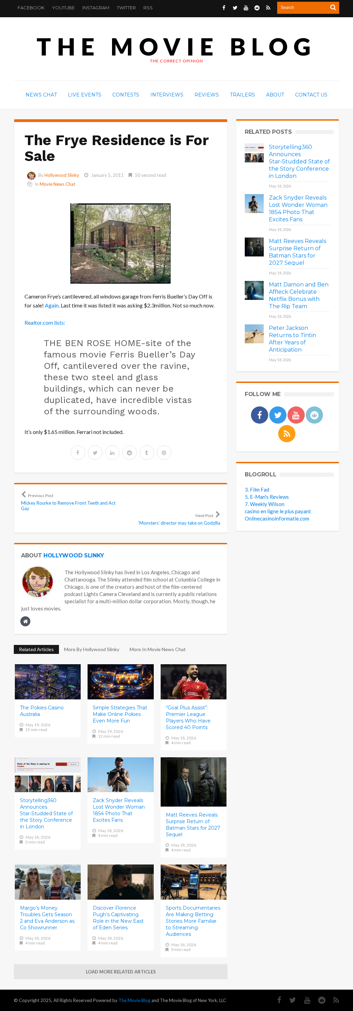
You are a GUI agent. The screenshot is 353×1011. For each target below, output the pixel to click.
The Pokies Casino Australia (42, 711)
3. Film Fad (257, 489)
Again (52, 305)
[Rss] (332, 1000)
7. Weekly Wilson (264, 504)
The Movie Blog (176, 46)
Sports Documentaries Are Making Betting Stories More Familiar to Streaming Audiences (193, 921)
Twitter (126, 7)
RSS (148, 7)
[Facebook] (275, 1000)
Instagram (95, 7)
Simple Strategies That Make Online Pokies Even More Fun (120, 714)
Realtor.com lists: (44, 322)
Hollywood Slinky (61, 175)
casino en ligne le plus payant (278, 511)
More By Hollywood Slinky (91, 649)
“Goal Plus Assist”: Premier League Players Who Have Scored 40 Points (188, 717)
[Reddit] (318, 1000)
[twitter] (95, 452)
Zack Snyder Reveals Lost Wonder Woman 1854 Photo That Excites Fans (119, 810)
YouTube (63, 7)
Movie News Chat (57, 184)
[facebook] (78, 452)
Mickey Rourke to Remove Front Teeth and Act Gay (68, 502)
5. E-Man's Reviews (267, 497)
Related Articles (36, 649)
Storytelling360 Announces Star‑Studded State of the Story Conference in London (46, 813)
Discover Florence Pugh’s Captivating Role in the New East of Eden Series (118, 918)
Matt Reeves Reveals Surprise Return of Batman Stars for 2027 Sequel (193, 825)
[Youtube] (303, 1000)
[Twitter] (289, 1000)
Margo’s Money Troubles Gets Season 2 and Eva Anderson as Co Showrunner (47, 918)
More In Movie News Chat (158, 649)
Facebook (31, 7)
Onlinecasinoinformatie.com (277, 518)
